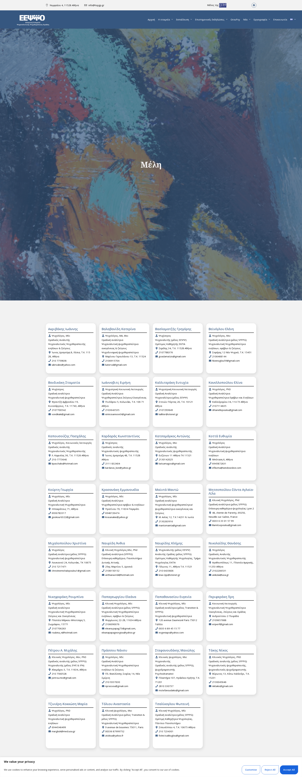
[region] (151, 767)
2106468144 (219, 356)
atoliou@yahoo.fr (114, 735)
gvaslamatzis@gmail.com (172, 356)
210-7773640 (59, 459)
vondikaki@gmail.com (63, 414)
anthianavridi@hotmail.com (119, 574)
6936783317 (59, 513)
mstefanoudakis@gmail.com (174, 690)
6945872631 (219, 463)
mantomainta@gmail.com (172, 525)
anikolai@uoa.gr (220, 574)
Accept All (289, 769)
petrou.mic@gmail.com (64, 677)
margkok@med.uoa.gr (63, 731)
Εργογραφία (260, 19)
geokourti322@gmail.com (65, 517)
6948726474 (112, 513)
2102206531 (219, 570)
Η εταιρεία (164, 19)
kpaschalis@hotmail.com (65, 463)
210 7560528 (59, 673)
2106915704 (112, 360)
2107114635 (219, 405)
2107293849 (166, 410)
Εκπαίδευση (182, 19)
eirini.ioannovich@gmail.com (120, 414)
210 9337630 (112, 682)
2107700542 (59, 410)
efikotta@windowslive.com (226, 467)
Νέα (245, 19)
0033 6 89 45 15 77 (169, 628)
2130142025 (166, 459)
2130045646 (219, 682)
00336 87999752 (114, 731)
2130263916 (166, 521)
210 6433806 (166, 570)
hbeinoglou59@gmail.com (226, 360)
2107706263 (59, 628)
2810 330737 (166, 686)
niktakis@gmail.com (222, 686)
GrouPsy (235, 19)
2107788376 (166, 352)
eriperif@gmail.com (222, 624)
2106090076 (112, 624)
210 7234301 (166, 731)
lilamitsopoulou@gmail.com (226, 525)
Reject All (270, 769)
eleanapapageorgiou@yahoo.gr (118, 632)
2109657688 (219, 620)
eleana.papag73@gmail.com (120, 628)
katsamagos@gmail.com (172, 463)
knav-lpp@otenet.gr (169, 574)
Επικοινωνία (280, 19)
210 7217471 (59, 566)
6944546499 (59, 727)
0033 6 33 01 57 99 (223, 520)
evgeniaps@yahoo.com (171, 632)
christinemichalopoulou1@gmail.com (71, 570)
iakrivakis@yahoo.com (63, 364)
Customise (251, 769)
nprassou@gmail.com (116, 686)
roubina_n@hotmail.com (64, 632)
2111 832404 (112, 463)
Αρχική (151, 19)
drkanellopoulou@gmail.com (227, 410)
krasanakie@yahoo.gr (116, 517)
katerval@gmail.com (116, 364)
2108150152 (112, 570)
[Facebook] (254, 5)
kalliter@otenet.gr (168, 414)
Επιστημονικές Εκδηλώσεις (209, 19)
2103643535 (112, 410)
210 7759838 (59, 360)
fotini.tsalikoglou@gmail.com (174, 735)
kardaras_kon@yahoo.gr (118, 467)
